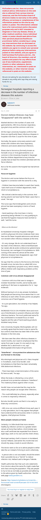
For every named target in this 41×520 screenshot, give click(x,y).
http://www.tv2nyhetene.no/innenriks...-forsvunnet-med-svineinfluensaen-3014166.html (19, 481)
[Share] (36, 111)
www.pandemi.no (15, 475)
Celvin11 (5, 98)
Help (34, 512)
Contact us (5, 512)
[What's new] (34, 2)
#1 (39, 111)
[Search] (38, 2)
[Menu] (3, 2)
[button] (2, 509)
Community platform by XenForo (19, 518)
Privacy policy (26, 512)
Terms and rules (15, 512)
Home (4, 514)
